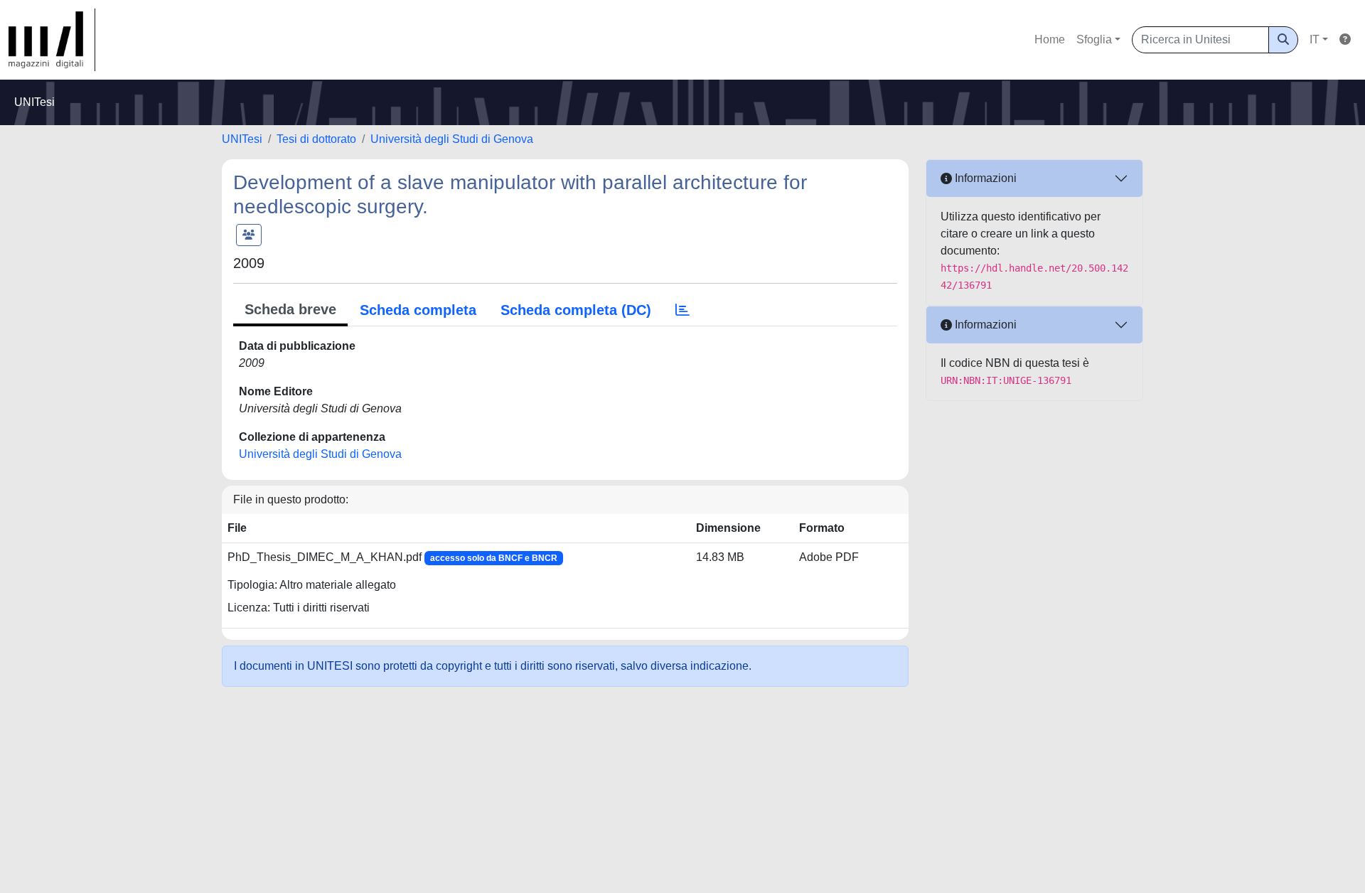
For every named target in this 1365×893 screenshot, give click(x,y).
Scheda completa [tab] (418, 310)
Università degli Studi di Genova (451, 139)
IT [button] (1315, 39)
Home (1049, 39)
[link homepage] (52, 40)
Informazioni (984, 178)
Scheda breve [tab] (290, 309)
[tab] (682, 310)
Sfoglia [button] (1094, 39)
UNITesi (242, 139)
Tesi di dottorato (316, 139)
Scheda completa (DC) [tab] (575, 310)
